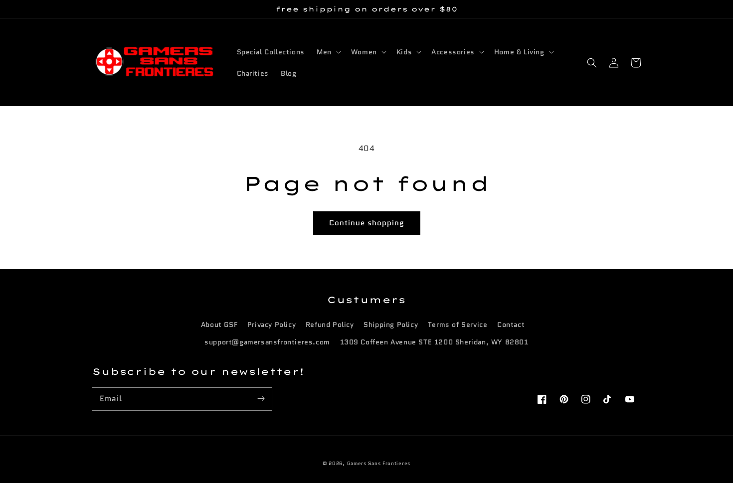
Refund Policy (330, 324)
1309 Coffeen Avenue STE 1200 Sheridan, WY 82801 (434, 342)
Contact (511, 324)
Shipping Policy (391, 324)
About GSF (219, 324)
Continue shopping (366, 222)
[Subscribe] (261, 399)
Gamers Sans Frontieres (378, 463)
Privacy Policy (271, 324)
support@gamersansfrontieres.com (267, 342)
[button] (592, 63)
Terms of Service (458, 324)
